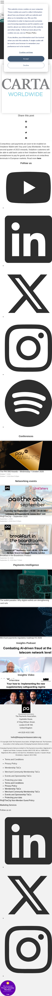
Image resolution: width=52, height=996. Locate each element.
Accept (26, 59)
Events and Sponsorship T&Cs (18, 776)
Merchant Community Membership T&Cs (22, 772)
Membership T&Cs (13, 768)
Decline (26, 65)
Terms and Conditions (14, 759)
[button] (26, 121)
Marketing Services (8, 805)
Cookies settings (26, 52)
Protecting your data (13, 780)
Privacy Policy (31, 33)
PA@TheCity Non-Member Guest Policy (17, 800)
